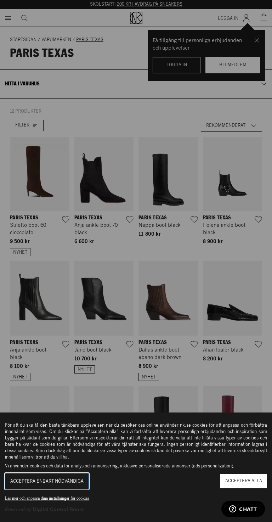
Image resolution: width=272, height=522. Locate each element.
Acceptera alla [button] (243, 481)
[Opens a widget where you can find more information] (243, 509)
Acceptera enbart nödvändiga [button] (47, 481)
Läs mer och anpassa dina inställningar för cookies (47, 498)
